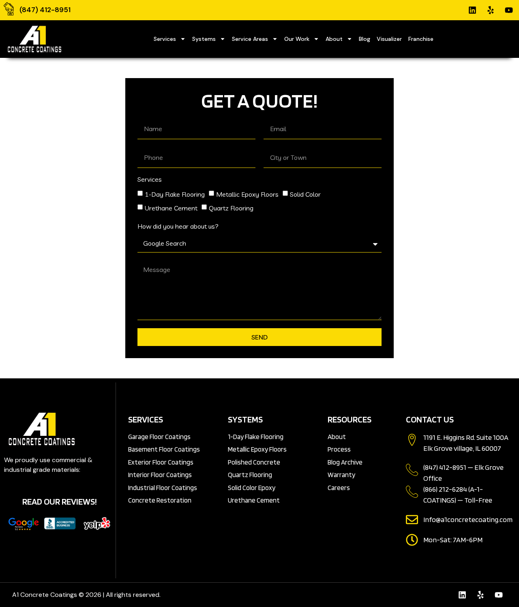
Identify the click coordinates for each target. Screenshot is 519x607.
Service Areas (250, 38)
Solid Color (305, 194)
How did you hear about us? (178, 226)
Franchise (420, 38)
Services (165, 38)
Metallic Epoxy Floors (247, 194)
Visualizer (389, 38)
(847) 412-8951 (45, 9)
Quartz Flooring (231, 208)
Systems (204, 38)
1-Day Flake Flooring (175, 194)
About (334, 38)
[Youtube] (509, 10)
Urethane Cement (171, 208)
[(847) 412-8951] (8, 8)
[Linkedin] (472, 10)
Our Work (296, 38)
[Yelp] (491, 10)
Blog (364, 38)
